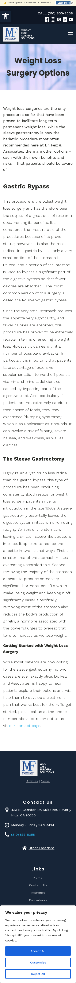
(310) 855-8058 (23, 835)
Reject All (38, 974)
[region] (38, 944)
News (45, 781)
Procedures (38, 900)
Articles (32, 781)
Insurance (38, 892)
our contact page (24, 725)
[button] (5, 16)
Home (38, 877)
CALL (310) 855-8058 (55, 13)
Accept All (38, 951)
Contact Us (38, 885)
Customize (38, 962)
